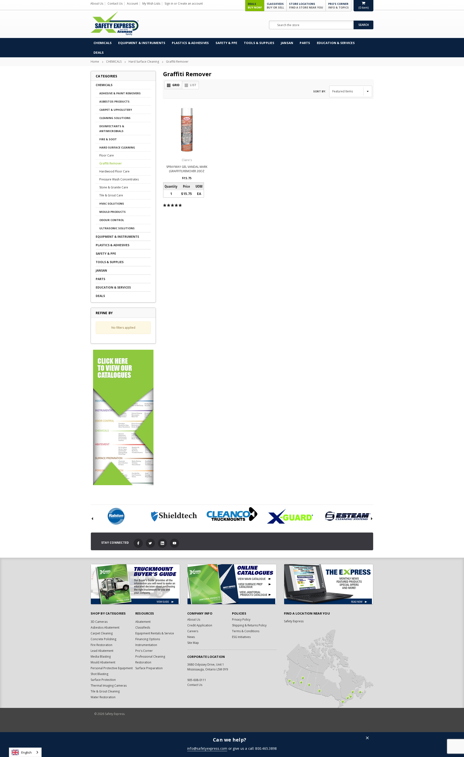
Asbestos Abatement (105, 627)
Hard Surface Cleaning (144, 61)
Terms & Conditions (245, 631)
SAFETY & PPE (226, 43)
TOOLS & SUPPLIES (259, 43)
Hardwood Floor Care (114, 171)
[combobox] (25, 752)
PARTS (305, 43)
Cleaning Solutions (114, 118)
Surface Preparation (149, 668)
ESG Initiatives (241, 637)
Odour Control (111, 220)
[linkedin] (162, 543)
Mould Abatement (103, 662)
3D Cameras (99, 622)
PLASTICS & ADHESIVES (190, 43)
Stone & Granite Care (113, 187)
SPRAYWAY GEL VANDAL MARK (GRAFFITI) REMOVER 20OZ (186, 169)
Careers (192, 631)
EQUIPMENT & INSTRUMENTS (141, 43)
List (193, 85)
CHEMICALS (103, 43)
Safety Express (294, 621)
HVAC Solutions (111, 203)
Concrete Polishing (103, 639)
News (191, 637)
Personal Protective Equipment (112, 668)
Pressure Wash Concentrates (119, 179)
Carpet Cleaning (102, 633)
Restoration (143, 662)
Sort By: (319, 91)
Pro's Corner (338, 5)
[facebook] (138, 543)
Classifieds (275, 5)
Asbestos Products (114, 101)
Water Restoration (103, 697)
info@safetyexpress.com (207, 748)
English (26, 752)
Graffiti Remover (177, 61)
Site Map (193, 643)
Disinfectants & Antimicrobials (111, 128)
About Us (96, 3)
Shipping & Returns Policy (249, 625)
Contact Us (115, 3)
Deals (255, 5)
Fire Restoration (101, 645)
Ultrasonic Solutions (117, 228)
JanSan (287, 43)
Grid (176, 85)
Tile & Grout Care (111, 195)
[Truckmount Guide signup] (135, 584)
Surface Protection (103, 680)
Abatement (143, 622)
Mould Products (112, 212)
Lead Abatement (102, 651)
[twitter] (150, 543)
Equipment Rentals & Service (154, 633)
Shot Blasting (99, 674)
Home (95, 61)
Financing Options (147, 639)
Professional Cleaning (150, 656)
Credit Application (199, 625)
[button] (367, 738)
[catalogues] (232, 584)
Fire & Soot (108, 139)
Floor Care (106, 155)
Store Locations (306, 5)
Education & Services (336, 43)
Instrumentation (146, 645)
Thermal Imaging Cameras (109, 685)
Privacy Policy (241, 619)
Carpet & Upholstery (115, 109)
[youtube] (174, 543)
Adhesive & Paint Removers (120, 93)
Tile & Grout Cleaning (105, 691)
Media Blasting (101, 656)
